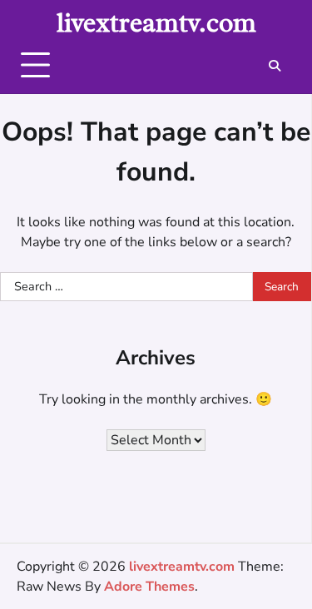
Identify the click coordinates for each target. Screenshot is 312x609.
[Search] (274, 65)
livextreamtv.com (156, 23)
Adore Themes (149, 586)
